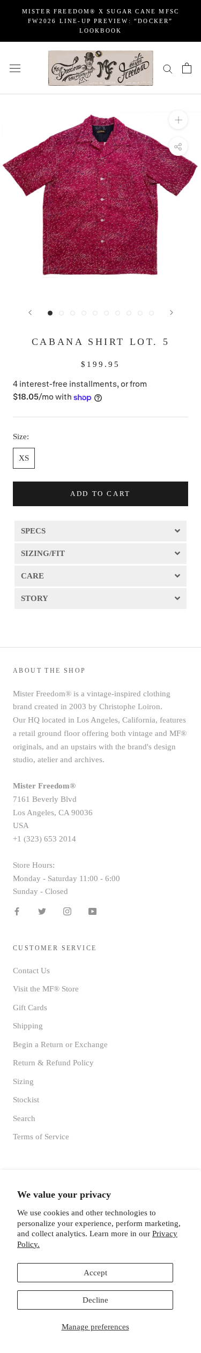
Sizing (23, 1081)
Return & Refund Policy (53, 1062)
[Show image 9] (140, 313)
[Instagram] (67, 911)
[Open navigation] (15, 68)
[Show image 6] (106, 313)
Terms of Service (41, 1136)
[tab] (100, 530)
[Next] (171, 312)
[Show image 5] (95, 313)
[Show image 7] (117, 313)
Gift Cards (30, 1007)
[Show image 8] (128, 313)
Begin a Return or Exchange (60, 1044)
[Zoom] (178, 119)
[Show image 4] (83, 313)
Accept (95, 1272)
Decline (95, 1300)
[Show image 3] (72, 313)
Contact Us (31, 970)
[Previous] (30, 312)
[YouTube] (92, 911)
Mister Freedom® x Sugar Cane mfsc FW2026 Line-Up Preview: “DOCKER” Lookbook (101, 21)
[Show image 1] (50, 313)
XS (24, 458)
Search (24, 1118)
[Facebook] (17, 911)
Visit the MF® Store (46, 988)
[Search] (168, 68)
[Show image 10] (151, 313)
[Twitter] (42, 911)
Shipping (28, 1025)
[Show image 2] (61, 313)
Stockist (26, 1099)
